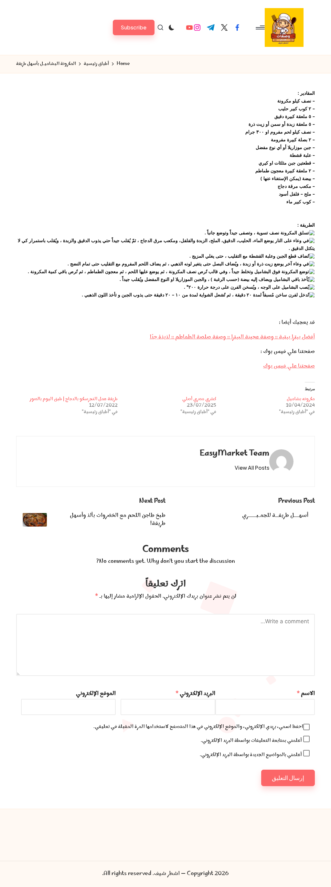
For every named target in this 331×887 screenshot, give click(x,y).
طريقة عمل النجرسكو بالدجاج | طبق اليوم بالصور (74, 399)
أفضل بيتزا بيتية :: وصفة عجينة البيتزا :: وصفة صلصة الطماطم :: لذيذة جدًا (232, 337)
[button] (134, 27)
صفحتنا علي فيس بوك (289, 366)
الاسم (306, 694)
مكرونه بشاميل (301, 399)
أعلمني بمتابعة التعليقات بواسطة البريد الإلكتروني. (251, 740)
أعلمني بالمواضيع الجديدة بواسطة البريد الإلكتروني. (251, 755)
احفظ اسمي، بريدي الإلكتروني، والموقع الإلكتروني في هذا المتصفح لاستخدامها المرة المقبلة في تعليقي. (198, 727)
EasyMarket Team (234, 453)
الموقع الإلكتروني (96, 694)
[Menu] (261, 27)
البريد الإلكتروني (195, 694)
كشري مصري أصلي (199, 399)
